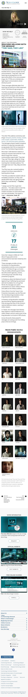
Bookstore (4, 627)
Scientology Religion (18, 662)
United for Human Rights (7, 683)
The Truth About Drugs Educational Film (20, 498)
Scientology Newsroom (19, 664)
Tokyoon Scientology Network (8, 616)
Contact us (14, 644)
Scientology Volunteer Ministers (9, 671)
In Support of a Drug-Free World (9, 681)
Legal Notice (22, 693)
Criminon (16, 677)
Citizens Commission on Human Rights (10, 687)
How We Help (5, 7)
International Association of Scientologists (11, 673)
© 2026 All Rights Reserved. (13, 691)
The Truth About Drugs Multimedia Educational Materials (8, 500)
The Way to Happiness (6, 677)
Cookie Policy (10, 693)
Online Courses (5, 623)
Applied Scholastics (6, 679)
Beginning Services (7, 620)
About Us (4, 613)
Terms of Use (16, 693)
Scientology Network (6, 662)
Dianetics (12, 660)
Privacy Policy (4, 693)
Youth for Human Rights (7, 685)
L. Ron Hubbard (5, 660)
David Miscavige (5, 666)
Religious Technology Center (18, 666)
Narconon (22, 677)
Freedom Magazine (6, 675)
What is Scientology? (7, 618)
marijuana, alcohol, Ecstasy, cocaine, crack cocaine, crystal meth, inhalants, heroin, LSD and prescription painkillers (14, 139)
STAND (14, 675)
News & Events (5, 625)
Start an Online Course (6, 669)
